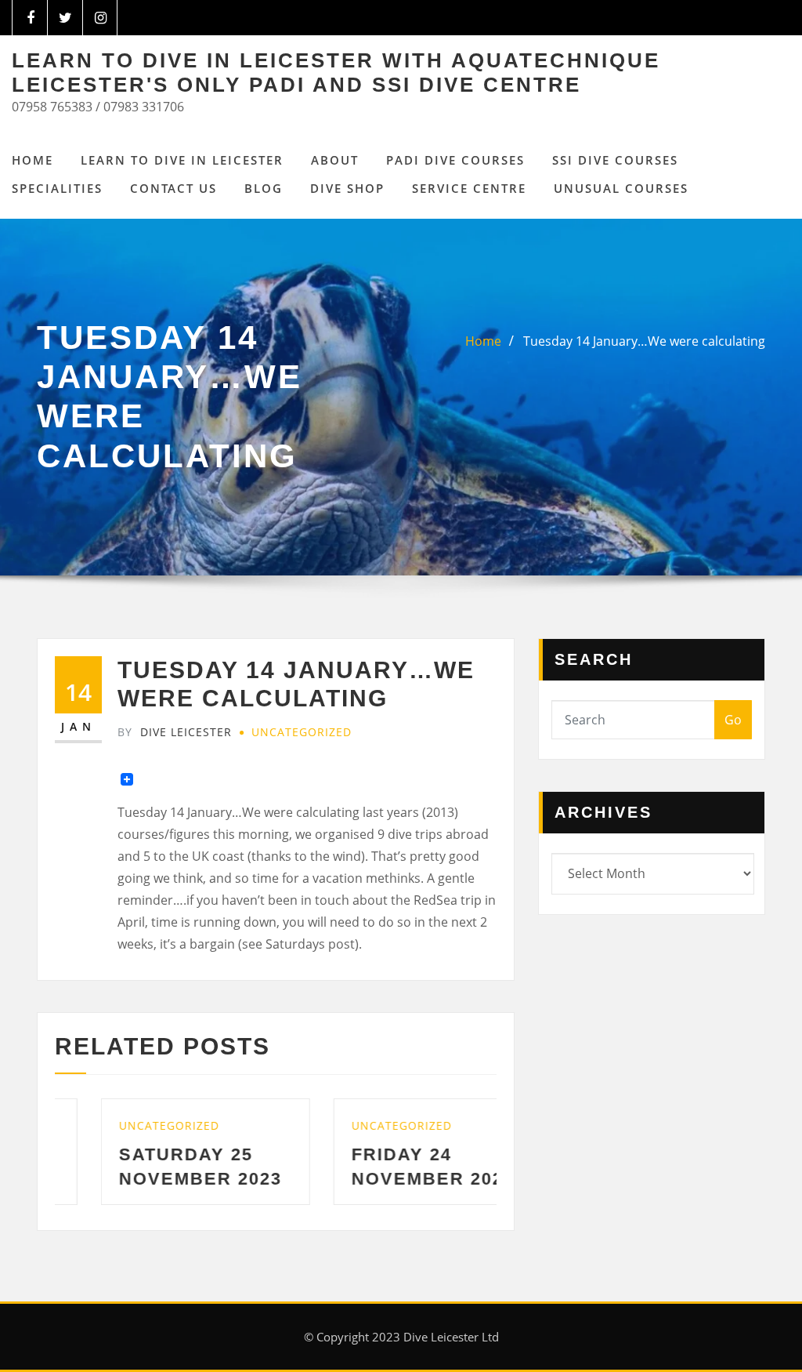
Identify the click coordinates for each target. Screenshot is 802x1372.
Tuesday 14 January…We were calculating (644, 341)
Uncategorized (301, 731)
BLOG (263, 188)
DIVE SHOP (347, 188)
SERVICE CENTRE (469, 188)
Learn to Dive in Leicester (182, 160)
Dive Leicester (174, 731)
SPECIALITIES (57, 188)
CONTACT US (173, 188)
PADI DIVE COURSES (455, 160)
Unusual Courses (621, 188)
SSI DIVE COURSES (615, 160)
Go (733, 719)
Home (32, 160)
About (335, 160)
